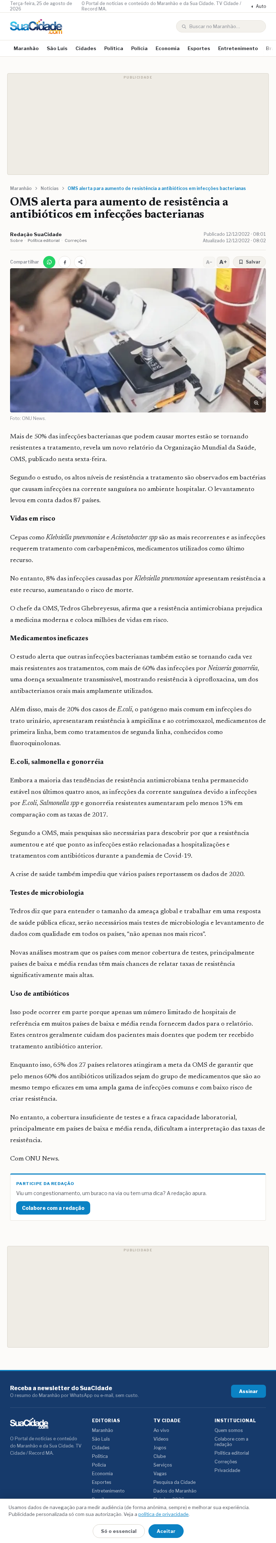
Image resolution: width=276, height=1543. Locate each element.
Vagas (160, 1473)
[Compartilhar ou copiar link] (80, 262)
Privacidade (227, 1470)
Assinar (248, 1391)
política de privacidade (163, 1514)
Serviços (162, 1465)
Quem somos (229, 1430)
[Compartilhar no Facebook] (65, 262)
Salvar (253, 262)
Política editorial (44, 240)
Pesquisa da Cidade (174, 1482)
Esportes (199, 48)
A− (209, 262)
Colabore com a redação (53, 1208)
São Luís (57, 48)
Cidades (85, 48)
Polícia (139, 48)
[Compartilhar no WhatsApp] (49, 262)
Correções (76, 240)
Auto (258, 6)
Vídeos (161, 1439)
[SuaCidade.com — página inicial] (36, 26)
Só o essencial (119, 1531)
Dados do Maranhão (175, 1491)
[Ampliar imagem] (256, 403)
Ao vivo (161, 1430)
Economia (168, 48)
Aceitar (166, 1531)
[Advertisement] (138, 124)
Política (113, 48)
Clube (159, 1456)
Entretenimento (238, 48)
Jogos (159, 1447)
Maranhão (26, 48)
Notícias (50, 188)
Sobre (16, 240)
